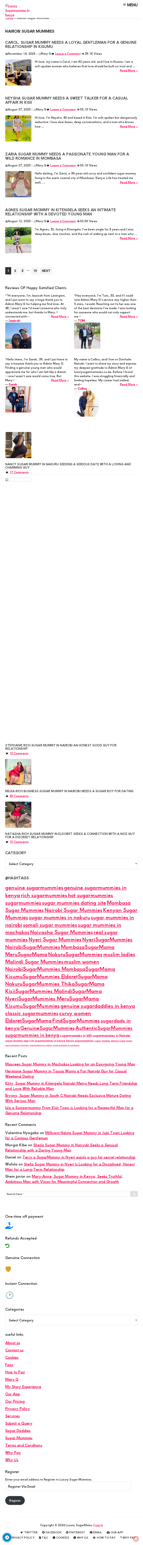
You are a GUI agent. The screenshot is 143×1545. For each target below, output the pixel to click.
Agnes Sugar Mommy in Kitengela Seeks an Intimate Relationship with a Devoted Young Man (60, 211)
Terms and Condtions (23, 1445)
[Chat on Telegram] (7, 1537)
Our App (12, 1393)
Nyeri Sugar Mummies (55, 939)
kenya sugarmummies (80, 1040)
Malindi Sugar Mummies (34, 961)
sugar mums (125, 1040)
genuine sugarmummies (34, 887)
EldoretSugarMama (28, 1020)
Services (12, 1415)
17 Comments (18, 472)
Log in (99, 1525)
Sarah (13, 384)
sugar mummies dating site (74, 902)
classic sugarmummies (31, 1012)
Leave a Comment (68, 53)
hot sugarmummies (90, 894)
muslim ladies (119, 954)
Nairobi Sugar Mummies (73, 909)
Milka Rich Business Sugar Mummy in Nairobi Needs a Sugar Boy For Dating (69, 791)
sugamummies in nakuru (41, 1045)
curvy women (75, 1012)
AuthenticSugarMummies (103, 1027)
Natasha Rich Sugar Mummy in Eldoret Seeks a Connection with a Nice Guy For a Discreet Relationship (70, 835)
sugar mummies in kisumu (17, 1045)
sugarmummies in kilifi (76, 1035)
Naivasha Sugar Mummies (61, 931)
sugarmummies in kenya (32, 1034)
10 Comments (18, 753)
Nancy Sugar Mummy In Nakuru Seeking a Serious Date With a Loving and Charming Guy (68, 465)
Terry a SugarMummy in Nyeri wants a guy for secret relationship (79, 1157)
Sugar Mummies (19, 1437)
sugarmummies (23, 902)
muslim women (81, 961)
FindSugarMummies (76, 1020)
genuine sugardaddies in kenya (98, 1005)
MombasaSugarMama (87, 946)
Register (15, 1500)
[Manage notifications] (136, 1539)
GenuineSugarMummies (47, 1027)
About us (12, 1342)
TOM (81, 320)
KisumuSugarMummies (32, 1005)
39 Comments (18, 796)
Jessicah (14, 320)
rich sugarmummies (44, 894)
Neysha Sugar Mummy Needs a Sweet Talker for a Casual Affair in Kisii (66, 100)
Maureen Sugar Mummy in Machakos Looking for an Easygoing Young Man (70, 1063)
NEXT (46, 271)
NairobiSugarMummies (32, 946)
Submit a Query (18, 1423)
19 (36, 270)
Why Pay (13, 1452)
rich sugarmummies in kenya (47, 1040)
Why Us (11, 1459)
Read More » (129, 70)
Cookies (11, 1357)
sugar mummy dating (106, 1040)
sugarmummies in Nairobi (111, 1035)
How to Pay (15, 1371)
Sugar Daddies (18, 1430)
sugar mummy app (16, 1040)
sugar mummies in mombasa (66, 1045)
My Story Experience (23, 1386)
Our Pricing (15, 1401)
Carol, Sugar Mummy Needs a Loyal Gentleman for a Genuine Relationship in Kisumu (71, 44)
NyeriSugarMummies (107, 939)
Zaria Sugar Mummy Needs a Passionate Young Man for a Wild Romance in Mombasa (67, 156)
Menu (132, 4)
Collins (82, 388)
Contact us (14, 1349)
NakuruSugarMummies (75, 954)
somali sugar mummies (50, 924)
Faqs (9, 1364)
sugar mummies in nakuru (59, 917)
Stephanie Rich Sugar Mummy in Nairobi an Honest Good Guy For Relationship (60, 747)
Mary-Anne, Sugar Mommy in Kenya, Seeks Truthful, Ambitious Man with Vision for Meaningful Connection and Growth (64, 1179)
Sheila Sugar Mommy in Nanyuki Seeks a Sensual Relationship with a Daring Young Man (61, 1147)
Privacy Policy (17, 1408)
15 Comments (18, 842)
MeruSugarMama (26, 954)
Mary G (11, 1379)
